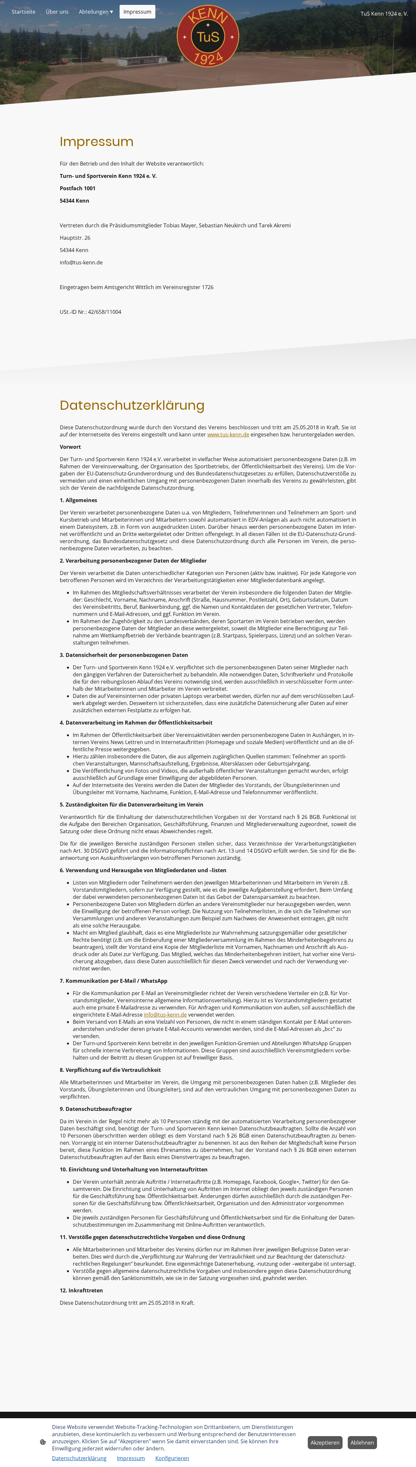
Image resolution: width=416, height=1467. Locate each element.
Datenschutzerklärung (79, 1458)
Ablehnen (362, 1442)
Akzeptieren (325, 1442)
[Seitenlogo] (208, 36)
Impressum (131, 1458)
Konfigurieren (172, 1458)
